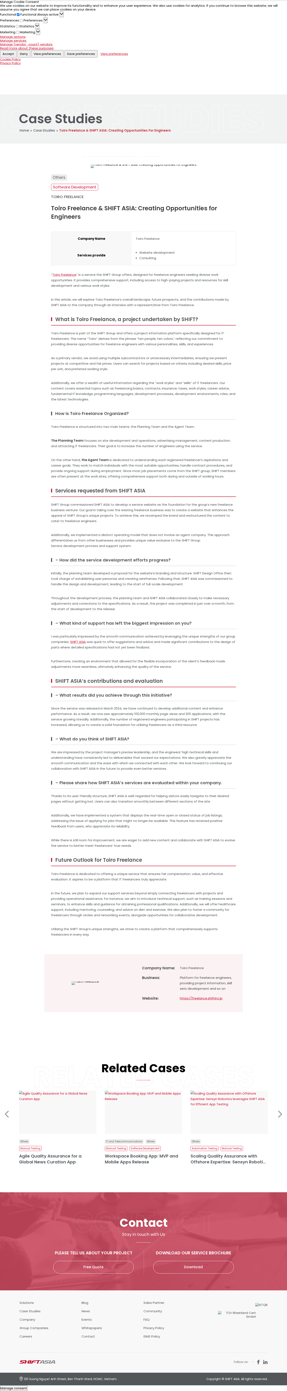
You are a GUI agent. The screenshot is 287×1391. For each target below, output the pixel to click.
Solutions (27, 1303)
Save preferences (81, 54)
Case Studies (44, 130)
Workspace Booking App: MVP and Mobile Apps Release (55, 1159)
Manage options (13, 37)
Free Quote (93, 1267)
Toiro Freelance (64, 274)
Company (27, 1320)
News (86, 1311)
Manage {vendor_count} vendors (26, 44)
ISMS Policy (152, 1336)
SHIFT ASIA (78, 642)
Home (24, 130)
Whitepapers (92, 1328)
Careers (26, 1336)
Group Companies (34, 1328)
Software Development (74, 187)
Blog (85, 1303)
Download (193, 1267)
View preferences (47, 54)
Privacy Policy (10, 63)
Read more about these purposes (27, 48)
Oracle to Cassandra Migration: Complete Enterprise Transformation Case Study (224, 1159)
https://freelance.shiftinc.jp (201, 998)
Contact (88, 1336)
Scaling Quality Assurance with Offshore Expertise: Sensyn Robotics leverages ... (143, 1159)
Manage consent (13, 1388)
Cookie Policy (10, 59)
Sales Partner (154, 1303)
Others (59, 177)
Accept (8, 54)
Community (153, 1311)
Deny (24, 54)
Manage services (13, 40)
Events (87, 1320)
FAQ (147, 1320)
